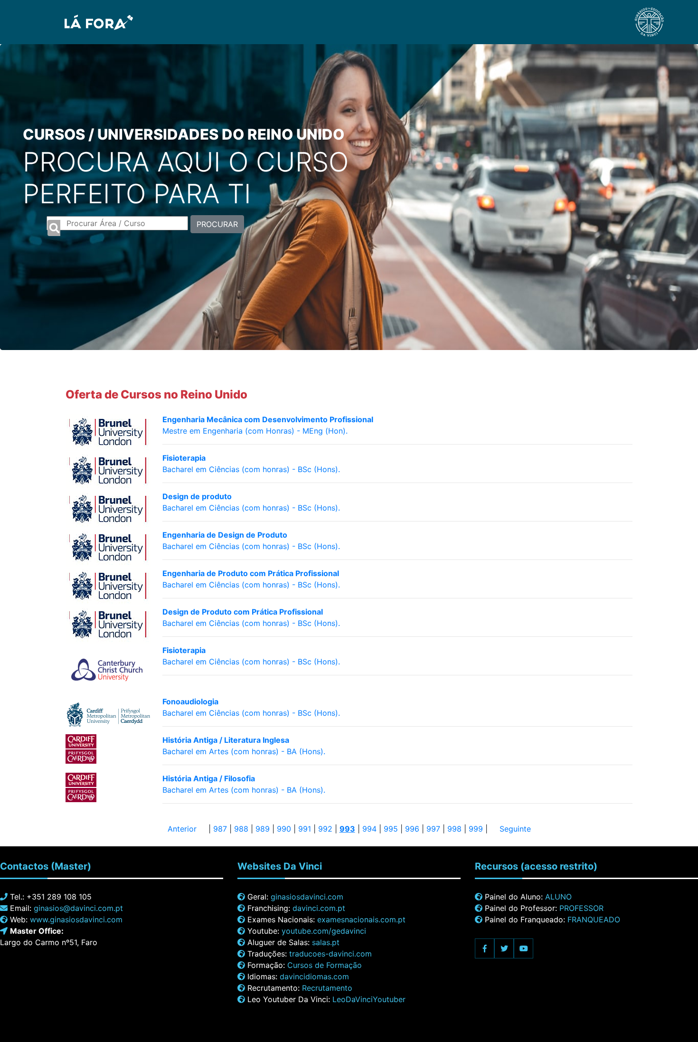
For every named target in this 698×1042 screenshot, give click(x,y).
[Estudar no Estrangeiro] (72, 21)
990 (284, 829)
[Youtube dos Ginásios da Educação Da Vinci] (523, 948)
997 (433, 829)
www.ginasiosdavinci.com (76, 919)
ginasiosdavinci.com (307, 896)
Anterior (182, 829)
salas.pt (326, 942)
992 (325, 829)
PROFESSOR (581, 908)
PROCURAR (217, 224)
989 (262, 829)
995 (391, 829)
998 (454, 829)
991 (304, 829)
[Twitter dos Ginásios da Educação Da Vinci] (504, 948)
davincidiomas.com (314, 976)
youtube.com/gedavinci (324, 931)
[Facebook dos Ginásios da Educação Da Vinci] (484, 948)
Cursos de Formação (324, 965)
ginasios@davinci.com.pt (78, 908)
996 (412, 829)
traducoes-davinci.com (330, 953)
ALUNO (558, 896)
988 (241, 829)
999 (476, 829)
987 (220, 829)
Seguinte (515, 829)
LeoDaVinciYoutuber (369, 999)
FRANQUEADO (593, 919)
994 (369, 829)
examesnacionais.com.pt (361, 919)
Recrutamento (327, 988)
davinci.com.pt (318, 908)
